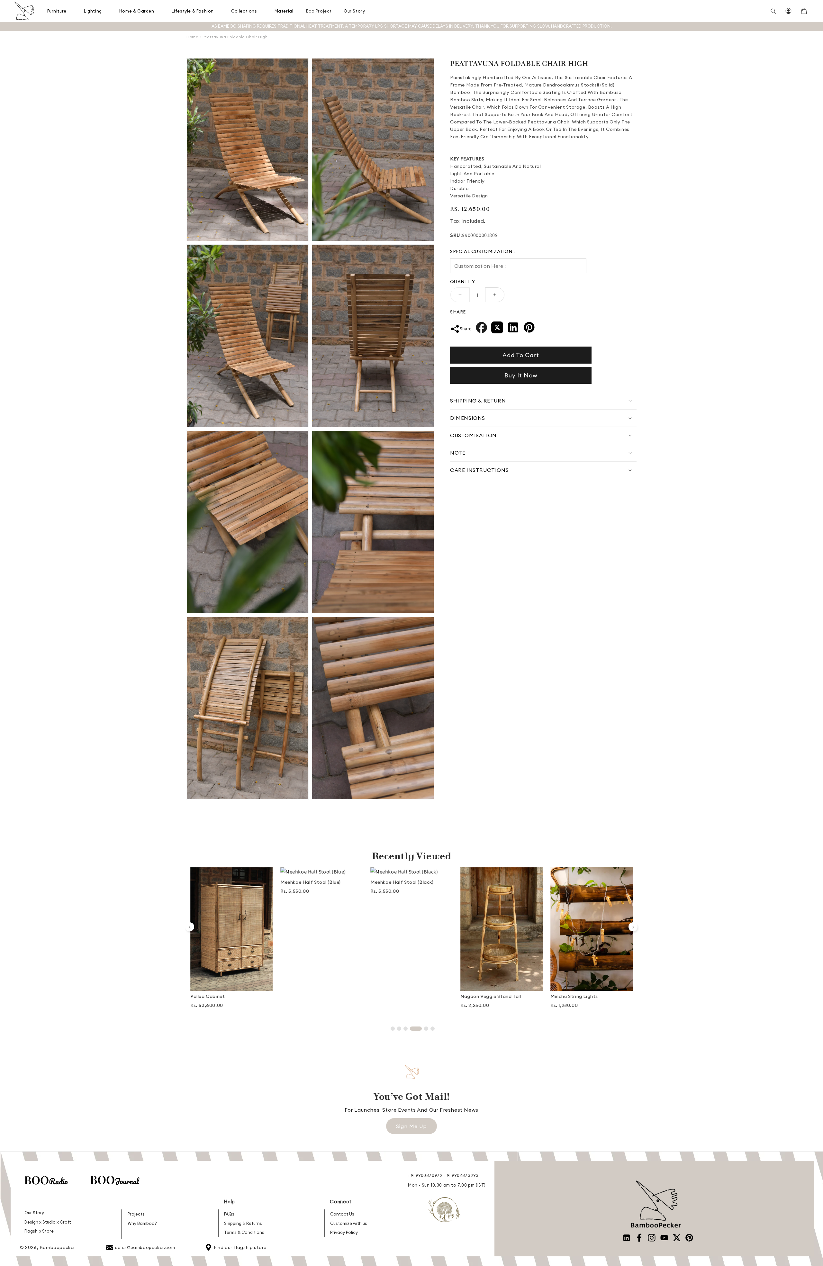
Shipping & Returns (243, 1223)
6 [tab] (432, 1028)
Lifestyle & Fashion (193, 11)
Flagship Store (39, 1231)
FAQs (229, 1213)
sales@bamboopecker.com (145, 1247)
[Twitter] (497, 329)
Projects (136, 1213)
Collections (244, 11)
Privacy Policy (344, 1232)
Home (192, 36)
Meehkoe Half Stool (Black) (312, 882)
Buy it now (521, 375)
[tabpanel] (231, 883)
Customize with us (348, 1223)
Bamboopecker (57, 1247)
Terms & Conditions (244, 1232)
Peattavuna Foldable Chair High (235, 36)
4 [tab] (412, 1028)
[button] (57, 11)
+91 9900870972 (425, 1175)
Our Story (354, 11)
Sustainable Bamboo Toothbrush (588, 996)
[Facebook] (481, 329)
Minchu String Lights (484, 996)
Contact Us (342, 1213)
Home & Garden (136, 11)
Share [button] (466, 328)
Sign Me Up (411, 1126)
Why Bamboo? (142, 1223)
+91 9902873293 (461, 1175)
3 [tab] (405, 1028)
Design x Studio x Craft (47, 1222)
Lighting (93, 11)
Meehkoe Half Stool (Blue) (220, 882)
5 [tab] (422, 1028)
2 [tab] (399, 1028)
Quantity (462, 282)
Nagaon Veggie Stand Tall (400, 996)
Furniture (57, 11)
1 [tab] (393, 1028)
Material (284, 11)
